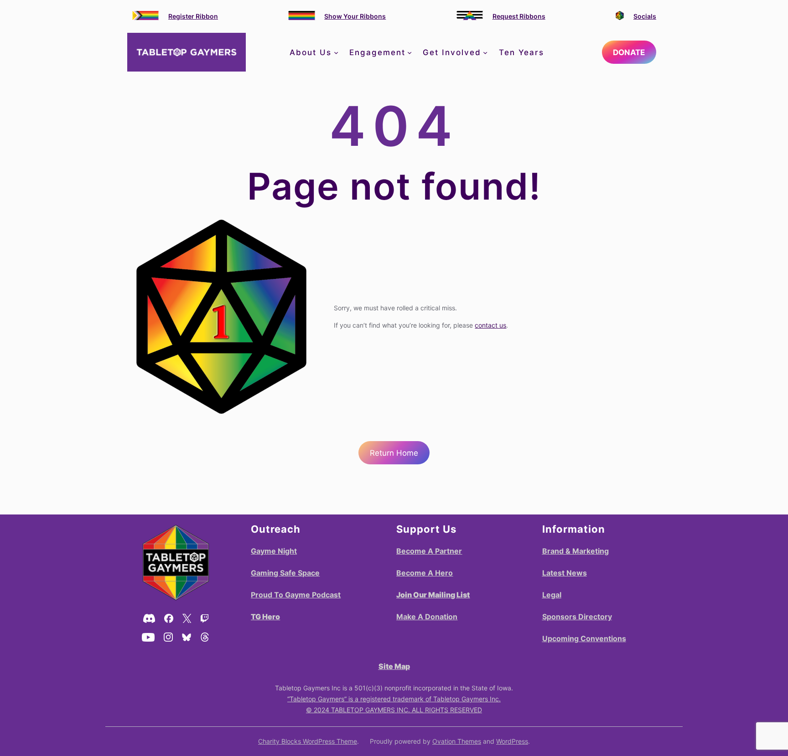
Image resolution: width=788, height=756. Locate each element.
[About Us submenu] (336, 52)
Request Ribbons (519, 16)
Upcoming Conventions (584, 638)
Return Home (394, 453)
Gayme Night (274, 550)
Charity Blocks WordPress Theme (307, 741)
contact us (490, 325)
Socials (644, 16)
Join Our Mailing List (433, 594)
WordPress (512, 741)
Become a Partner (429, 550)
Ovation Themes (456, 741)
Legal (551, 594)
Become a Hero (424, 572)
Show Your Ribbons (355, 16)
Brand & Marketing (575, 550)
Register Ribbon (193, 16)
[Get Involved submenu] (485, 52)
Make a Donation (426, 616)
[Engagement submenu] (409, 52)
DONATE (629, 52)
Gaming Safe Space (285, 572)
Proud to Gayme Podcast (296, 594)
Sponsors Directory (577, 616)
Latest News (564, 572)
